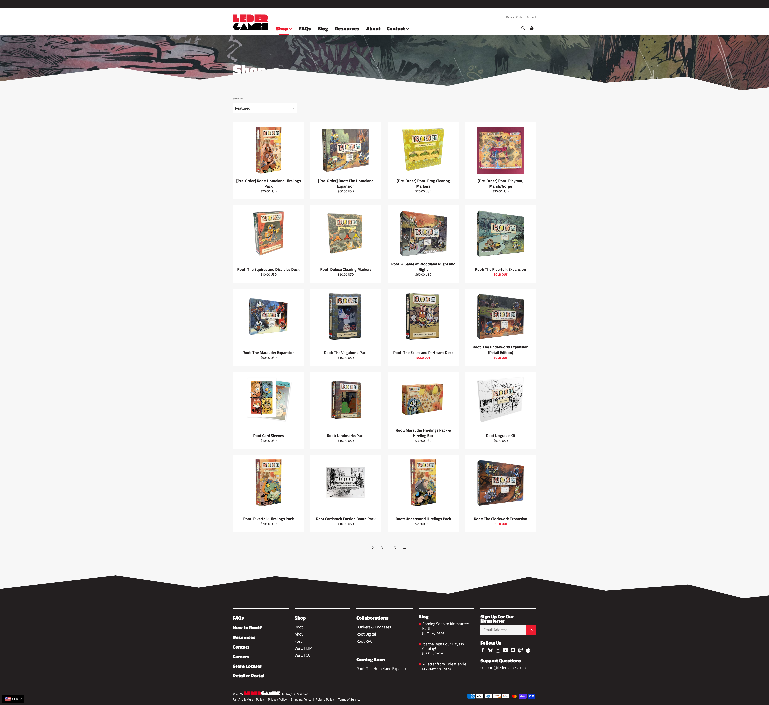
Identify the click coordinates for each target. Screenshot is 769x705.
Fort (298, 641)
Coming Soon (370, 659)
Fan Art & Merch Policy (248, 699)
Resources (347, 28)
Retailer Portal (514, 17)
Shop (282, 28)
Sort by (238, 98)
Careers (241, 656)
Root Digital (366, 634)
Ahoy (299, 634)
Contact (396, 28)
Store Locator (247, 666)
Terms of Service (349, 699)
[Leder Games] (262, 693)
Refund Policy (324, 699)
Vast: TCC (302, 655)
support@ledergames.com (503, 667)
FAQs (305, 28)
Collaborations (372, 617)
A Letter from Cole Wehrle (444, 666)
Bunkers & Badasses (373, 627)
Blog (323, 28)
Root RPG (364, 641)
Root (299, 627)
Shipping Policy (301, 699)
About (373, 28)
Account (531, 17)
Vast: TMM (304, 648)
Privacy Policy (277, 699)
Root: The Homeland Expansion (383, 668)
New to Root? (247, 627)
